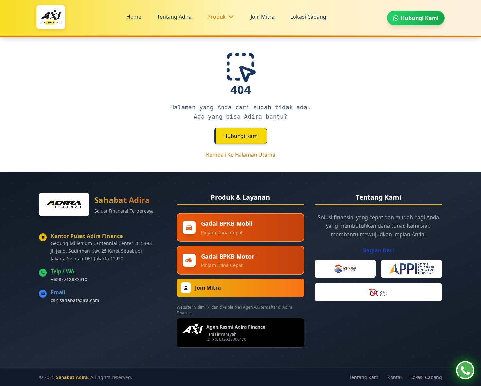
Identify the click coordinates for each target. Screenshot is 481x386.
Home (133, 16)
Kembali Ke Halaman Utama (240, 154)
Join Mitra (263, 16)
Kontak (394, 377)
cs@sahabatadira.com (75, 300)
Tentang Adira (174, 16)
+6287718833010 (69, 279)
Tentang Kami (364, 377)
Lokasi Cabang (308, 16)
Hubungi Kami (241, 136)
